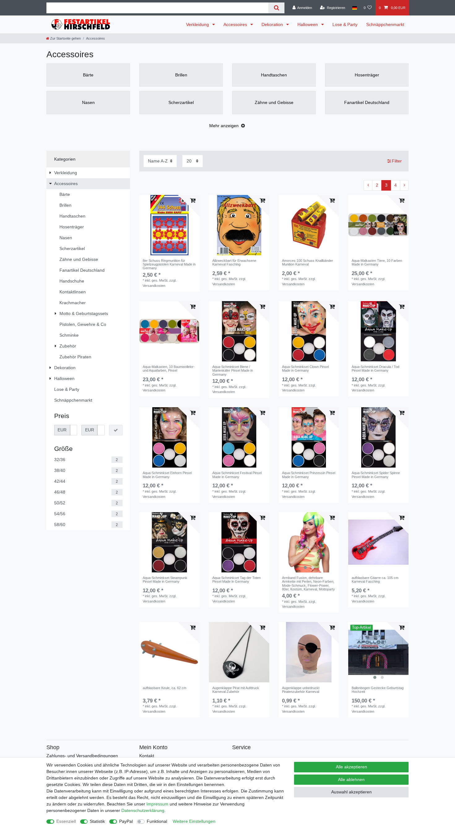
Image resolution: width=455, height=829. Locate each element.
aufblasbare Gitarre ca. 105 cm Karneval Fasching (375, 579)
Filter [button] (397, 160)
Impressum (157, 803)
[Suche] (276, 7)
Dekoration (273, 24)
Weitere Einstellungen (194, 821)
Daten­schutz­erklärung (142, 810)
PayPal (126, 821)
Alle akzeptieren (351, 766)
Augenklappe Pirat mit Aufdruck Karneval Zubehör (235, 689)
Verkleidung (198, 24)
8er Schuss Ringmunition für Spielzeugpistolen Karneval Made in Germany (169, 264)
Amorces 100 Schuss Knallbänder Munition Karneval (307, 262)
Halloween (308, 24)
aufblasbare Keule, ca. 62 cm (164, 688)
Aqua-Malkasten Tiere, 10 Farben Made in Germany (377, 262)
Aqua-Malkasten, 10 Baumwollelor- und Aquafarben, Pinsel (169, 368)
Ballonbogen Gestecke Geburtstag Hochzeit (378, 689)
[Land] (354, 7)
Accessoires (235, 24)
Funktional (157, 821)
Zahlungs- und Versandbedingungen (82, 755)
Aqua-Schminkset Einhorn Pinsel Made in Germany (167, 474)
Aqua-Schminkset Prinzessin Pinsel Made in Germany (308, 474)
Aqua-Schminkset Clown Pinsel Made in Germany (305, 368)
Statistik (97, 821)
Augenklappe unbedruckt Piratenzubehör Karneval (300, 689)
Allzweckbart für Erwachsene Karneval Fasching (234, 262)
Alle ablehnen (351, 779)
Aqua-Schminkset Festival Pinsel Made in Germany (237, 474)
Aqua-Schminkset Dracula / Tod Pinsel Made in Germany (375, 368)
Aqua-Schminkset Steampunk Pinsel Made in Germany (165, 579)
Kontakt (146, 755)
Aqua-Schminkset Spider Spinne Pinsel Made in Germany (376, 474)
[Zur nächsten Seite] (404, 185)
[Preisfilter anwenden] (116, 430)
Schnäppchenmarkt (385, 24)
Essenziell (66, 821)
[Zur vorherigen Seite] (368, 185)
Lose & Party (345, 24)
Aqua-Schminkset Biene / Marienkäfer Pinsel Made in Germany (232, 370)
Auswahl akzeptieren (351, 791)
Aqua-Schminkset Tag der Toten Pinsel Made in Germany (236, 579)
